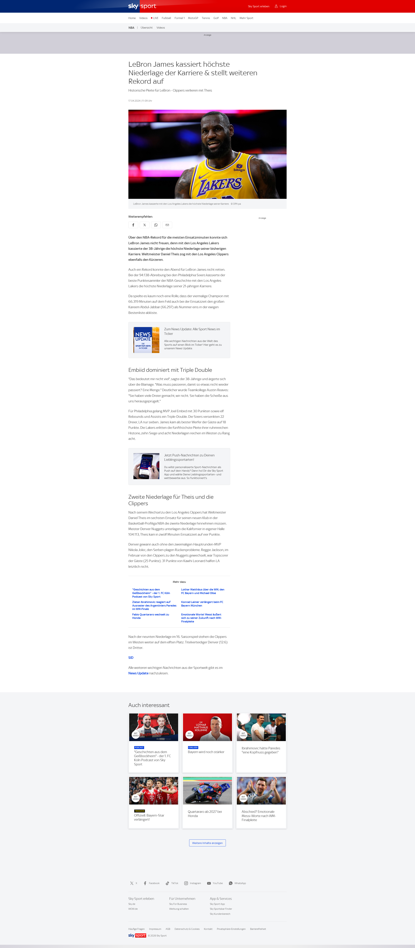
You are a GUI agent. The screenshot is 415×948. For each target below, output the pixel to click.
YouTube (218, 883)
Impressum (155, 929)
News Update (138, 673)
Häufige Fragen (136, 929)
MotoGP (193, 18)
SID (130, 658)
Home (132, 18)
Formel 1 (180, 18)
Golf (216, 18)
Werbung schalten (179, 908)
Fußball (166, 18)
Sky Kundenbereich (220, 913)
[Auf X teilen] (144, 225)
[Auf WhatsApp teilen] (156, 225)
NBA (224, 18)
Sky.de (131, 904)
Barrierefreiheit (258, 929)
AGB (168, 929)
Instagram (195, 883)
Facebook (154, 883)
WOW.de (133, 908)
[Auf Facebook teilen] (133, 225)
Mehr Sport (246, 18)
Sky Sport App (217, 904)
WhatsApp (240, 883)
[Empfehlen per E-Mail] (167, 225)
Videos (143, 18)
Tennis (206, 18)
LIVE (155, 18)
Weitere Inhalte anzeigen (207, 843)
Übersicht (147, 27)
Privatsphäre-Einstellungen (231, 929)
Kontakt (208, 929)
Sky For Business (178, 904)
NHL (233, 18)
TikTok (174, 883)
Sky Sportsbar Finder (221, 908)
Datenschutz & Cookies (187, 929)
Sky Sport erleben (258, 6)
